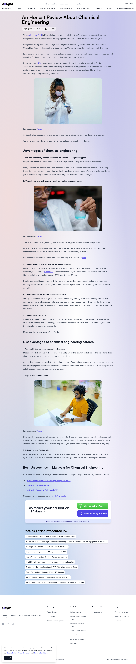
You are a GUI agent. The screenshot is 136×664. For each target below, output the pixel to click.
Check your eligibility (77, 639)
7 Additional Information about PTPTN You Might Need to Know (51, 567)
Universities (6, 8)
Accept (8, 658)
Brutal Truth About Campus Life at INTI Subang (45, 572)
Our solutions (97, 612)
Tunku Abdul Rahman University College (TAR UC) (48, 480)
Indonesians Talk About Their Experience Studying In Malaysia (50, 536)
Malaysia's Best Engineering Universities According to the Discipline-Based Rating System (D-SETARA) (66, 542)
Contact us (51, 616)
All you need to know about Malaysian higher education (48, 577)
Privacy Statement (24, 653)
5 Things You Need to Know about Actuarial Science (46, 547)
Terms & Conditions (41, 653)
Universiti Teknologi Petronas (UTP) (42, 490)
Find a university (75, 612)
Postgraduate (65, 8)
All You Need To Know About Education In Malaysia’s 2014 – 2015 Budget (55, 582)
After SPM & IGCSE (83, 8)
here (84, 257)
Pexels (39, 129)
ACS (40, 63)
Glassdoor (48, 271)
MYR (129, 4)
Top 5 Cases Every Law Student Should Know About (46, 557)
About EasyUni (52, 612)
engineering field (34, 35)
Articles (109, 8)
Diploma (30, 8)
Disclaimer (118, 621)
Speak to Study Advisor (95, 513)
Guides (97, 8)
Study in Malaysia (76, 635)
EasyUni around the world (119, 659)
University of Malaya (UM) (38, 485)
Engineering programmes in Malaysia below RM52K (46, 552)
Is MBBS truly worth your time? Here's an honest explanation (50, 562)
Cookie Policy (12, 653)
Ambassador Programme (125, 8)
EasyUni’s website (58, 496)
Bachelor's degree (46, 8)
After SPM (73, 643)
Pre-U (19, 8)
